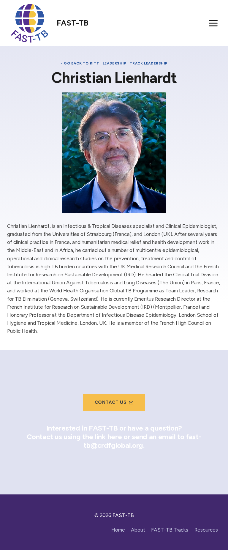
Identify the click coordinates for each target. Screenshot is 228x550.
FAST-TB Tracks (169, 530)
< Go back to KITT (79, 63)
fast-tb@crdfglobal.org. (142, 441)
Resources (206, 530)
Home (118, 530)
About (138, 530)
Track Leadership (149, 63)
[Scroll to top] (213, 533)
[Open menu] (213, 23)
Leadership (114, 63)
